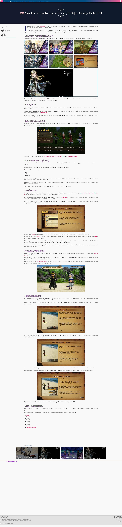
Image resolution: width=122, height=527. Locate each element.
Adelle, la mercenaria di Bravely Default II (48, 458)
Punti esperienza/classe (6, 30)
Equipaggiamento (5, 31)
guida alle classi (44, 112)
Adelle (44, 261)
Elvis (42, 261)
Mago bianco (64, 197)
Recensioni (15, 1)
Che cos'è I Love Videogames (117, 518)
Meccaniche (4, 35)
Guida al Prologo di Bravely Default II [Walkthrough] (24, 458)
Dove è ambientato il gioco (85, 53)
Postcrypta (10, 1)
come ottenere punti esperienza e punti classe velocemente (54, 156)
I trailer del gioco (36, 67)
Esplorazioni (39, 236)
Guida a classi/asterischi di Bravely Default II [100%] (71, 458)
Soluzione (3, 37)
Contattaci (120, 520)
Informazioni (4, 34)
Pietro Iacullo (11, 523)
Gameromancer (119, 519)
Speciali (5, 1)
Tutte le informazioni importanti (61, 53)
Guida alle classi (36, 53)
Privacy (120, 521)
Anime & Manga (42, 1)
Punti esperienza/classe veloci (61, 67)
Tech (37, 1)
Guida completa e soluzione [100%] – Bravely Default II (63, 13)
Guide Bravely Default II (29, 445)
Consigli (3, 33)
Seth (37, 261)
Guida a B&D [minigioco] (85, 67)
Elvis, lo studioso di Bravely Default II (92, 458)
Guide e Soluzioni (31, 1)
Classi (3, 29)
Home (58, 9)
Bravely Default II (43, 26)
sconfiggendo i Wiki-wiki (72, 156)
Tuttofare (33, 234)
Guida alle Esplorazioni (61, 96)
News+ (20, 1)
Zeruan (61, 10)
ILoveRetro (25, 1)
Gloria (40, 261)
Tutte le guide (4, 27)
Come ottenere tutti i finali (31, 427)
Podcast (47, 1)
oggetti (95, 236)
